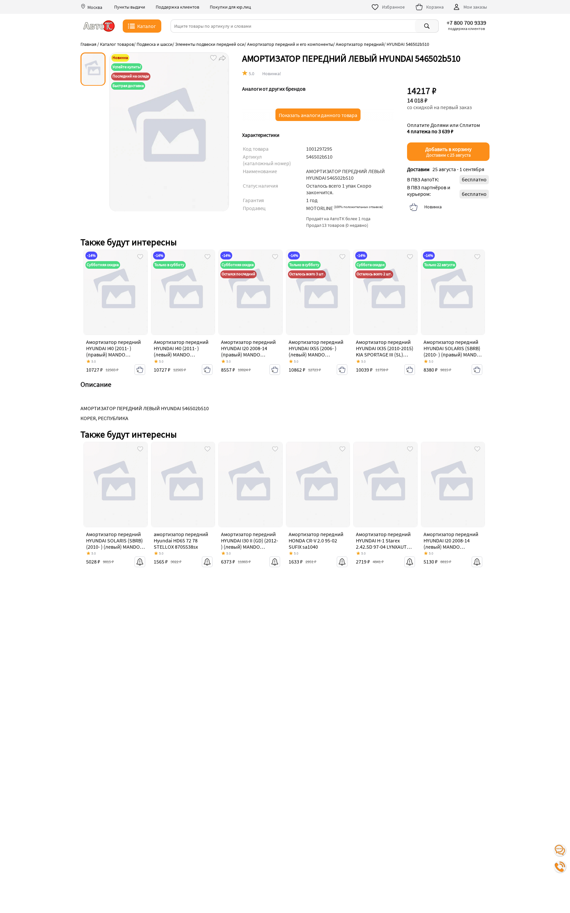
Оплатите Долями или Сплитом (443, 128)
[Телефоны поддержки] (560, 866)
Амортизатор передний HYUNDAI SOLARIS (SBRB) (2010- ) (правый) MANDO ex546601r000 (452, 351)
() (358, 206)
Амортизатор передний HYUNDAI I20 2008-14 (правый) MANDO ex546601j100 (248, 351)
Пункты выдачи (129, 7)
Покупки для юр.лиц (230, 7)
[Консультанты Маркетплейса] (560, 850)
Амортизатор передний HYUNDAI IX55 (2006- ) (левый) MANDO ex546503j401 (316, 351)
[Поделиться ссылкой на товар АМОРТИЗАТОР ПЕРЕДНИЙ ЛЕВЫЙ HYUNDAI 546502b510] (222, 57)
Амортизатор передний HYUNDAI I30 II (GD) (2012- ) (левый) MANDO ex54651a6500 (249, 544)
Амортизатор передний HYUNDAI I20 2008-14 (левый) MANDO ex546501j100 (451, 544)
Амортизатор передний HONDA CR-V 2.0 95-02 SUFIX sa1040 (316, 540)
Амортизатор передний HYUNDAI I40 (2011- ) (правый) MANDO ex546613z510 (113, 351)
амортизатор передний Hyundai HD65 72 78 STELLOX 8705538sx (181, 540)
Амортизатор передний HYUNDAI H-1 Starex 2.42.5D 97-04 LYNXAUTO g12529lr (383, 544)
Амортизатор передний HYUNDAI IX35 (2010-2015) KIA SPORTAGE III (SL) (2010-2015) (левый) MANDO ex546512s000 (384, 355)
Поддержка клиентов (177, 7)
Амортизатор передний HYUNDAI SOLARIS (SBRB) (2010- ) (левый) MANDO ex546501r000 (114, 544)
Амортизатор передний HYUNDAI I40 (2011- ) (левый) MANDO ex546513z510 (181, 351)
